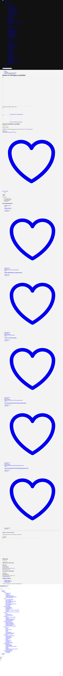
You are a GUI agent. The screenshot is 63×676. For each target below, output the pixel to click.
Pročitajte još (6, 340)
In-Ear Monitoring (11, 53)
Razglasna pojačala (9, 637)
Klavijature (8, 27)
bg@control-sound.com (6, 569)
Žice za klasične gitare (11, 13)
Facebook (4, 132)
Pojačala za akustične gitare (13, 37)
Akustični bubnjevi (11, 18)
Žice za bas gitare (11, 11)
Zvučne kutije (10, 49)
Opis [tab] (5, 192)
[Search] (12, 68)
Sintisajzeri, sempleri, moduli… (13, 30)
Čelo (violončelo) (8, 614)
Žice (4, 598)
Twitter (7, 132)
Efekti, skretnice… (11, 51)
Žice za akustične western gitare (13, 12)
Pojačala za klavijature (9, 622)
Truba (9, 40)
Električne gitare (10, 4)
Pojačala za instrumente (7, 621)
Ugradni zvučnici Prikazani (12, 47)
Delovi (32, 129)
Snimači (9, 58)
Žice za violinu (10, 14)
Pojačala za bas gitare (11, 36)
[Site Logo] (5, 0)
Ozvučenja (8, 46)
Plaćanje (6, 586)
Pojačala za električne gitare (12, 35)
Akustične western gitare (12, 7)
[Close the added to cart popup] (8, 586)
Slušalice (9, 59)
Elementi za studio (11, 61)
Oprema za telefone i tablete (10, 62)
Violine (9, 25)
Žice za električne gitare (9, 599)
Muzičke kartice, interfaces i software (14, 60)
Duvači (7, 38)
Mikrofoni (10, 52)
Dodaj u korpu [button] (6, 275)
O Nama (5, 64)
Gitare (7, 3)
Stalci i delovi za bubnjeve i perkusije (15, 21)
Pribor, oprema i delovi (12, 9)
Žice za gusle (10, 17)
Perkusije (9, 22)
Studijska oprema (9, 55)
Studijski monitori (8, 644)
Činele (10, 20)
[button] (4, 67)
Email (15, 132)
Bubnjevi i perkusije (7, 606)
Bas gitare (10, 5)
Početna (5, 2)
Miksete (9, 50)
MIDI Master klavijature (12, 31)
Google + (12, 132)
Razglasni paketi (8, 636)
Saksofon (9, 39)
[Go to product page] (32, 205)
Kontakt (5, 65)
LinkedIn (9, 132)
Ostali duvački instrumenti (12, 44)
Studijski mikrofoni (9, 645)
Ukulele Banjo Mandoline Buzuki (13, 8)
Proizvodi (3, 591)
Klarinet (9, 41)
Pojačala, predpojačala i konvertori (13, 57)
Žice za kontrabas (11, 16)
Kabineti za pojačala (12, 34)
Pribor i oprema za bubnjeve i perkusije (15, 23)
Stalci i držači (8, 652)
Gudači (7, 24)
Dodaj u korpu (5, 131)
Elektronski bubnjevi (11, 19)
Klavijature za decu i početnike (13, 28)
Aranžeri (9, 29)
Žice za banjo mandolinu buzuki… (13, 15)
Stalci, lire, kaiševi (9, 629)
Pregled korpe (2, 586)
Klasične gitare (10, 6)
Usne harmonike (11, 43)
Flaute (9, 42)
